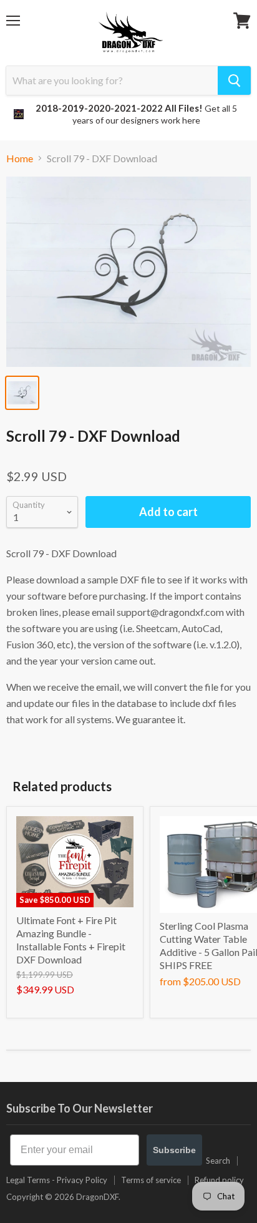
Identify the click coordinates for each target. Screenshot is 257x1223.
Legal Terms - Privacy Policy (56, 1180)
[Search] (234, 80)
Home (19, 158)
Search (218, 1161)
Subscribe (174, 1150)
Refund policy (219, 1180)
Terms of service (151, 1180)
